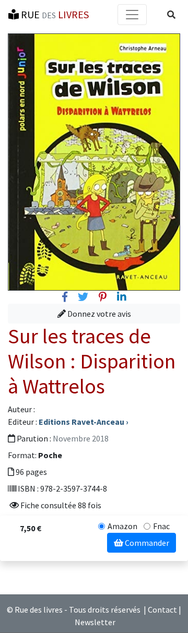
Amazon (122, 526)
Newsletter (95, 622)
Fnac (161, 526)
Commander (146, 543)
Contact (162, 609)
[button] (171, 14)
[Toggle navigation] (132, 14)
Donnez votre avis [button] (98, 313)
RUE (54, 14)
